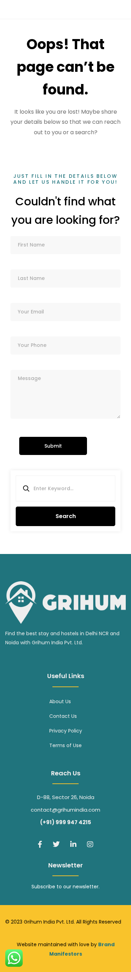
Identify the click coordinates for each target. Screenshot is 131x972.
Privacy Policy (65, 730)
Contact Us (63, 716)
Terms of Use (65, 745)
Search (66, 516)
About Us (60, 701)
